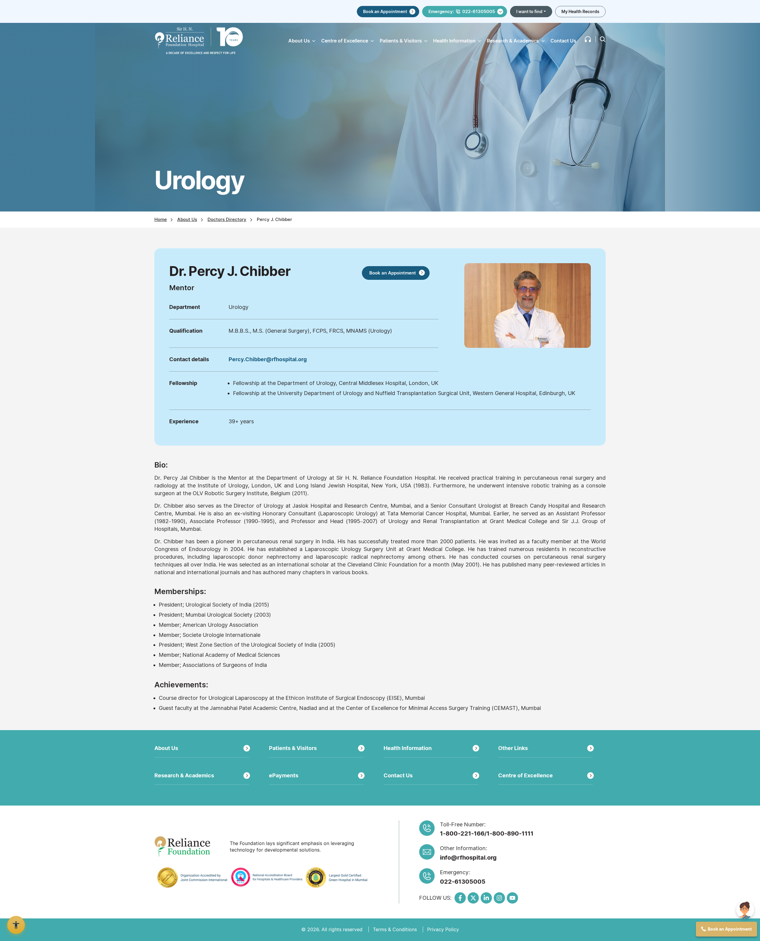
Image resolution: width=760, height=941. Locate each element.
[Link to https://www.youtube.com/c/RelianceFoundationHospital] (512, 898)
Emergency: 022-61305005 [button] (461, 11)
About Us (187, 219)
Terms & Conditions (395, 929)
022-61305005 (462, 881)
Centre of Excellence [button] (344, 41)
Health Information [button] (454, 41)
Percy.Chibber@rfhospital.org (268, 359)
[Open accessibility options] (16, 925)
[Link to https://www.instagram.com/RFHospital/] (499, 898)
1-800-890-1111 (510, 833)
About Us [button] (299, 41)
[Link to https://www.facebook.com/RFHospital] (460, 898)
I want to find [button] (529, 11)
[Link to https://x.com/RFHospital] (473, 898)
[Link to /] (198, 40)
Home (160, 219)
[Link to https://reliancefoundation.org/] (189, 846)
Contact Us (563, 41)
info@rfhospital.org (468, 857)
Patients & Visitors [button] (401, 41)
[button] (588, 39)
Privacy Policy (443, 929)
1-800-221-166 (462, 833)
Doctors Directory (227, 219)
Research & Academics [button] (513, 41)
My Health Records (580, 11)
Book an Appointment (385, 11)
